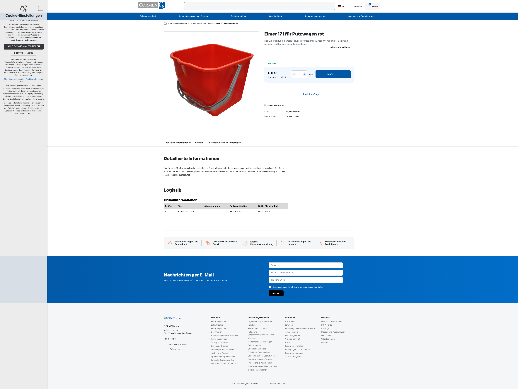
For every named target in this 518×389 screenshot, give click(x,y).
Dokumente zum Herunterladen (224, 143)
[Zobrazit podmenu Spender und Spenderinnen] (378, 16)
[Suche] (259, 6)
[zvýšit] (304, 74)
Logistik (199, 143)
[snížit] (294, 74)
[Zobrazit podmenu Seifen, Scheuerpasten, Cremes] (211, 16)
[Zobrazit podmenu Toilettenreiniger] (250, 16)
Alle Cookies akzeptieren (23, 46)
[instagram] (176, 358)
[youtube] (170, 358)
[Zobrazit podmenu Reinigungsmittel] (159, 16)
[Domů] (166, 23)
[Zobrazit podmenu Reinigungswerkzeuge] (329, 16)
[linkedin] (181, 358)
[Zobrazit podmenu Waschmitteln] (285, 16)
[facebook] (165, 358)
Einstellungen (23, 53)
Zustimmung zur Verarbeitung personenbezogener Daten (298, 287)
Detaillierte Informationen (177, 143)
